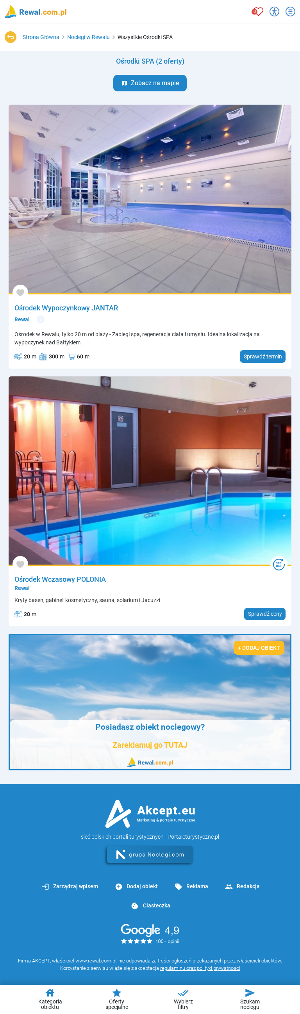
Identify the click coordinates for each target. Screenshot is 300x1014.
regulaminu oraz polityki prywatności (200, 968)
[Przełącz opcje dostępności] (274, 11)
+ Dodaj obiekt (259, 648)
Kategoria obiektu (50, 998)
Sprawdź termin (263, 356)
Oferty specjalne (116, 998)
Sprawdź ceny (265, 614)
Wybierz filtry (183, 998)
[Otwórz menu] (290, 11)
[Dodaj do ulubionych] (20, 293)
